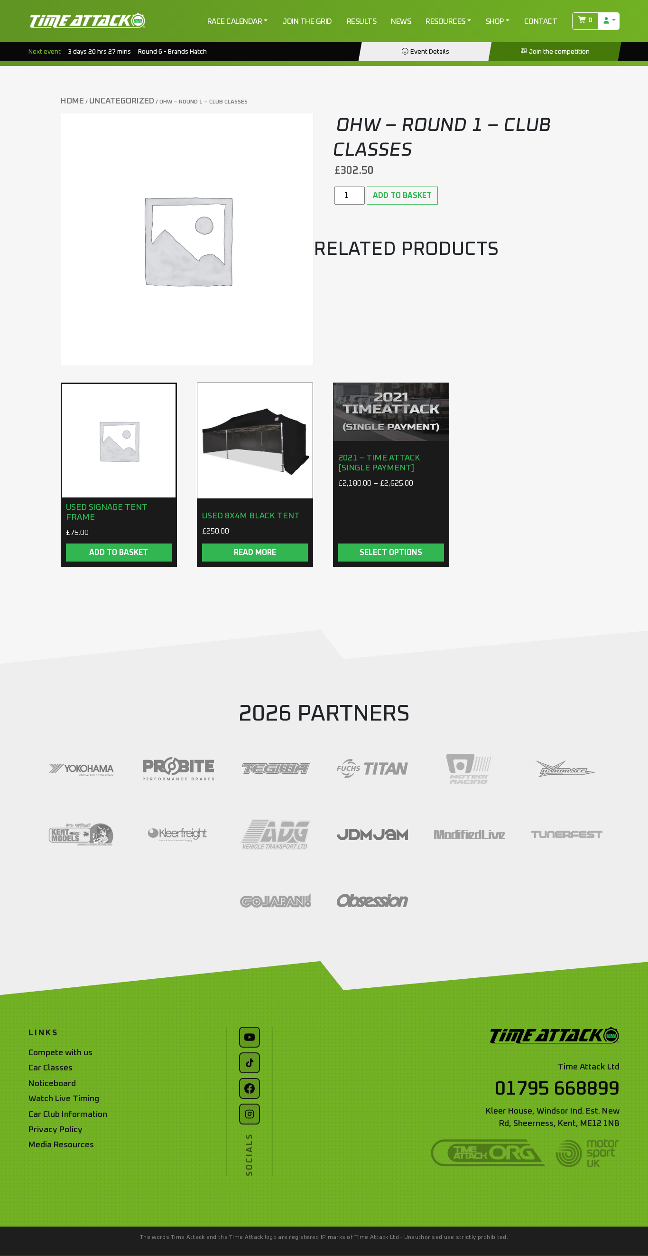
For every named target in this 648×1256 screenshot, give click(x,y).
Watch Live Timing (63, 1099)
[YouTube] (249, 1037)
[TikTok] (249, 1062)
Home (72, 101)
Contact (540, 21)
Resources (445, 21)
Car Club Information (67, 1114)
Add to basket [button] (118, 552)
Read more (255, 552)
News (401, 21)
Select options (391, 552)
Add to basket (402, 195)
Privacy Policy (55, 1129)
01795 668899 (557, 1088)
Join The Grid (307, 21)
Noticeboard (52, 1083)
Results (362, 21)
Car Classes (50, 1068)
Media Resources (61, 1145)
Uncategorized (121, 101)
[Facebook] (249, 1088)
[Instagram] (249, 1114)
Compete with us (60, 1053)
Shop (495, 21)
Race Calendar (234, 21)
